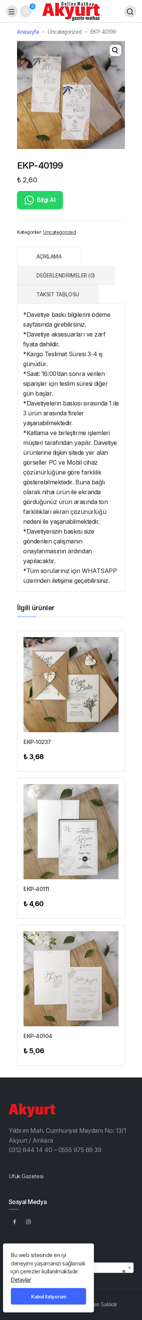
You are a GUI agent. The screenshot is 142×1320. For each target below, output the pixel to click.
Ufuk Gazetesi (26, 1176)
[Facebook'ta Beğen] (15, 1221)
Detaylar (21, 1279)
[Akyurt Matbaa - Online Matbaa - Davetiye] (70, 10)
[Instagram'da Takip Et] (29, 1221)
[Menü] (12, 11)
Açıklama (48, 256)
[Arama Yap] (130, 11)
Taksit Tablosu (57, 294)
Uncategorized (64, 32)
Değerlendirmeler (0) (65, 275)
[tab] (49, 256)
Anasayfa (28, 32)
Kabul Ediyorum (48, 1297)
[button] (115, 50)
